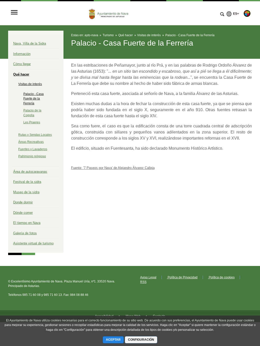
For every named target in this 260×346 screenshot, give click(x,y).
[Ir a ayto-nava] (109, 13)
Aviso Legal (148, 277)
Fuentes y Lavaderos (32, 149)
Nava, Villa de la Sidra (29, 43)
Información (21, 54)
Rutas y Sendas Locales (35, 135)
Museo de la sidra (26, 192)
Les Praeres (31, 122)
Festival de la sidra (27, 182)
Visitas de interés (30, 84)
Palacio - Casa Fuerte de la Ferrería (33, 98)
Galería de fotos (25, 233)
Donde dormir (23, 202)
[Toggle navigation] (14, 13)
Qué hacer (21, 74)
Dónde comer (23, 213)
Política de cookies (221, 277)
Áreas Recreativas (31, 142)
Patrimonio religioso (32, 156)
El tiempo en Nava (26, 223)
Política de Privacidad (182, 277)
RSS (143, 282)
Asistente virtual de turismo (33, 243)
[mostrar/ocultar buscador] (222, 14)
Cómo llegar (22, 64)
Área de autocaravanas (30, 172)
